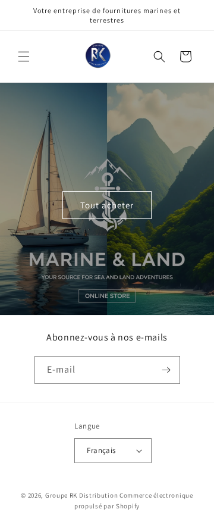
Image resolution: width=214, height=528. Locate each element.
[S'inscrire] (166, 370)
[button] (24, 56)
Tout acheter (107, 204)
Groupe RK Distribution (81, 495)
